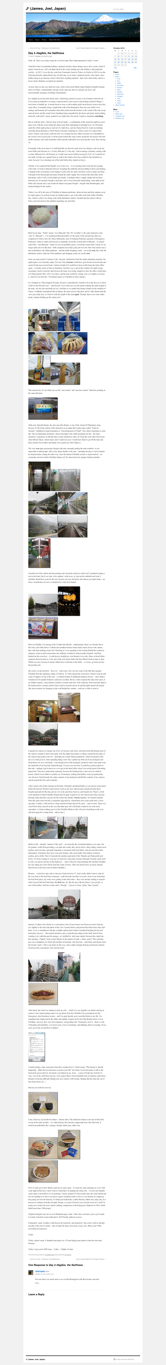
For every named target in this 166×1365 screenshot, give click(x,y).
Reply (37, 1283)
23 (122, 62)
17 (125, 59)
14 (115, 59)
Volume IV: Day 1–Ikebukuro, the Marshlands (44, 48)
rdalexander (40, 1271)
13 (136, 56)
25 (129, 62)
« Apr (115, 68)
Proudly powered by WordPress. (125, 1359)
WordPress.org (119, 118)
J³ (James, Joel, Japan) (46, 8)
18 (129, 59)
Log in (117, 112)
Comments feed (119, 116)
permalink (68, 1255)
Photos (44, 40)
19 (132, 59)
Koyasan (119, 87)
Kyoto (119, 90)
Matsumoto (120, 94)
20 (136, 59)
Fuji (118, 81)
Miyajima (120, 96)
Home (31, 40)
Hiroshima (120, 85)
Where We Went (55, 40)
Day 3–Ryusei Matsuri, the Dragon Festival (91, 48)
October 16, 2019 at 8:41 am (44, 1274)
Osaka (119, 101)
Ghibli (119, 83)
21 (115, 62)
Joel (50, 56)
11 (129, 56)
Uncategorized (49, 1255)
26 (132, 62)
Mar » (136, 68)
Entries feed (118, 114)
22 (118, 62)
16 (122, 59)
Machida (119, 92)
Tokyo (119, 103)
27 (136, 62)
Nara (118, 98)
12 (132, 56)
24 (125, 62)
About (37, 40)
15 (118, 59)
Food (118, 79)
